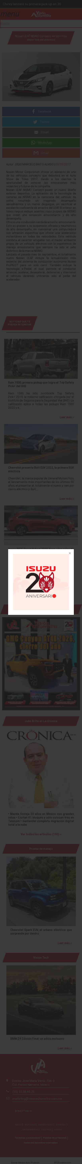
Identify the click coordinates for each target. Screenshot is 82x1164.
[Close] (69, 553)
